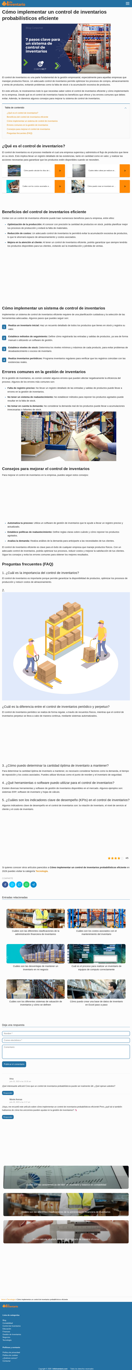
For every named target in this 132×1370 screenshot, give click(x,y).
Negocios (6, 1337)
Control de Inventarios (12, 1326)
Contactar (7, 1361)
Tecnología (7, 1340)
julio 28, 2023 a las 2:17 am (20, 1102)
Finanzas (6, 1332)
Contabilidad (8, 1323)
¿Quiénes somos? (10, 1358)
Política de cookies (10, 1355)
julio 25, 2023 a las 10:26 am (20, 1081)
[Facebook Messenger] (12, 884)
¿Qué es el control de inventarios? (22, 113)
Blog (4, 1320)
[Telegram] (33, 884)
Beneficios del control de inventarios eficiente (27, 117)
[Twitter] (19, 884)
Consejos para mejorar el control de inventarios (28, 129)
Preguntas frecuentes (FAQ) (19, 133)
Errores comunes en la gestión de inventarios (27, 125)
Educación (7, 1329)
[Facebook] (5, 884)
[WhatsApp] (26, 884)
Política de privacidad (11, 1352)
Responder (7, 1093)
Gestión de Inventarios (12, 1334)
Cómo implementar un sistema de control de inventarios (32, 121)
